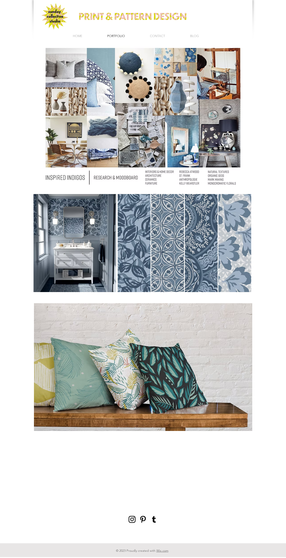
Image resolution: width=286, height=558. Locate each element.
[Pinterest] (143, 519)
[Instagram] (132, 519)
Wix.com (162, 551)
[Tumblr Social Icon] (154, 519)
